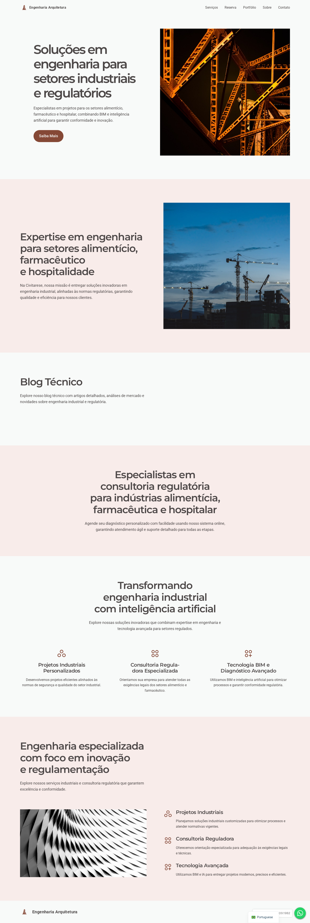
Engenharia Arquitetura (47, 7)
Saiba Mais (48, 136)
